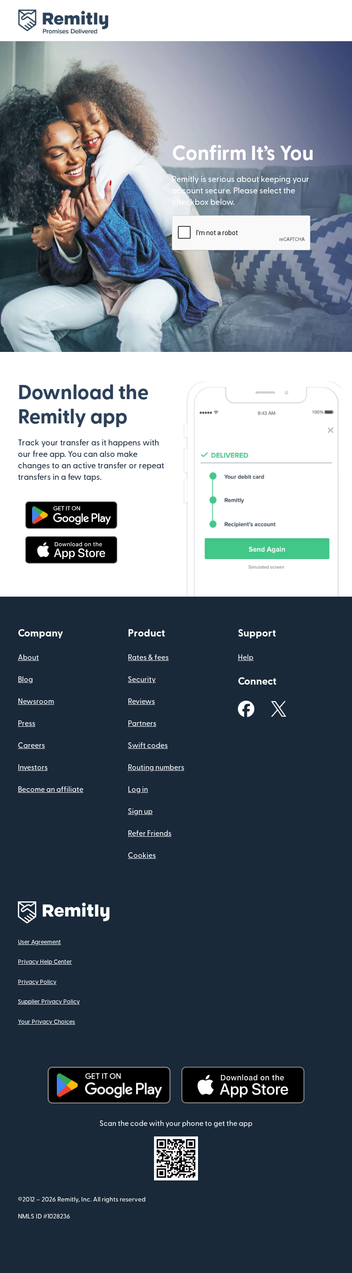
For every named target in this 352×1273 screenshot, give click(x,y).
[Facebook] (246, 708)
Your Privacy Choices (46, 1022)
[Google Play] (71, 514)
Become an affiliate (50, 789)
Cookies (142, 855)
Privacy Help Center (45, 962)
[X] (278, 708)
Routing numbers (156, 767)
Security (142, 679)
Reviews (141, 701)
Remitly (71, 21)
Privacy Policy (37, 982)
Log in (138, 789)
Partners (142, 723)
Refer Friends (149, 833)
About (28, 657)
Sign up (140, 811)
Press (26, 723)
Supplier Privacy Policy (49, 1001)
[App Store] (71, 549)
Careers (31, 745)
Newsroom (36, 701)
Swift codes (148, 745)
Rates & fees (148, 657)
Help (245, 657)
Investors (33, 767)
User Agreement (39, 942)
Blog (25, 679)
